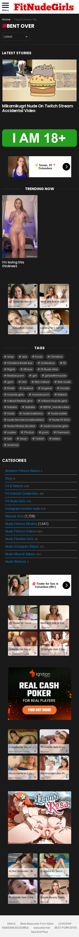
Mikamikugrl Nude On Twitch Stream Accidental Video (37, 108)
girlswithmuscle (55, 376)
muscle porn (40, 394)
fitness (28, 369)
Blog (10, 478)
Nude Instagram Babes (24, 546)
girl (34, 376)
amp (10, 357)
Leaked (28, 388)
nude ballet (59, 413)
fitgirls (11, 369)
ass (24, 357)
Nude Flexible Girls (21, 539)
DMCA (11, 923)
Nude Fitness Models (21, 426)
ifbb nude (64, 382)
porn (45, 432)
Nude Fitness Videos (23, 531)
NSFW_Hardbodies (56, 407)
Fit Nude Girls (49, 369)
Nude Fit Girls (61, 420)
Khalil (10, 388)
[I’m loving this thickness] (19, 226)
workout (12, 445)
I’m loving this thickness (13, 264)
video (56, 439)
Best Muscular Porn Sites (37, 923)
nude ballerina (33, 413)
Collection (48, 363)
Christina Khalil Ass (19, 363)
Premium (63, 432)
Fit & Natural (17, 486)
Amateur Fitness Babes (23, 471)
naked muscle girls (54, 401)
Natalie (30, 407)
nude (10, 413)
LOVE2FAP (65, 923)
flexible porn (15, 376)
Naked (62, 394)
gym (10, 382)
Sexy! (23, 439)
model (64, 388)
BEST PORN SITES (66, 927)
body (38, 357)
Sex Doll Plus (39, 932)
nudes (11, 432)
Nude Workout (17, 562)
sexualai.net (41, 927)
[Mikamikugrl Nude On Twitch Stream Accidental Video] (39, 80)
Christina (57, 357)
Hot (24, 382)
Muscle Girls (14, 516)
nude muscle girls (56, 426)
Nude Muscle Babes (23, 554)
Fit (64, 363)
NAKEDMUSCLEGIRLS (15, 927)
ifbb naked (42, 382)
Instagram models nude (25, 509)
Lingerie (46, 388)
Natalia (12, 407)
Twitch (39, 439)
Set (9, 439)
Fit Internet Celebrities (24, 494)
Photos (29, 432)
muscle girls (15, 394)
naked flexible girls (20, 401)
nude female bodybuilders (25, 420)
